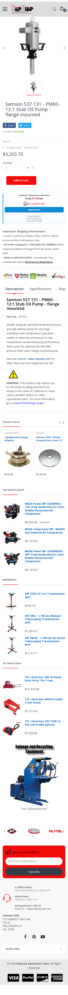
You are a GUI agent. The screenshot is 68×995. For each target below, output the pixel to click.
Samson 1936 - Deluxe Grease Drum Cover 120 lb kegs (49, 439)
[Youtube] (43, 938)
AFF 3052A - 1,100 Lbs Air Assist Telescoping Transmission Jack (45, 641)
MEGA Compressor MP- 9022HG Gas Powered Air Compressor (45, 531)
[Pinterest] (34, 938)
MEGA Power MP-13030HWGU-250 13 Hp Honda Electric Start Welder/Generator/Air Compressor (44, 556)
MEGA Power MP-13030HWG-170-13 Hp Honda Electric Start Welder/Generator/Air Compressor (44, 508)
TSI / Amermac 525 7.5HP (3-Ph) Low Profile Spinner (43, 723)
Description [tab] (14, 289)
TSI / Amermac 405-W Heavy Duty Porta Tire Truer (43, 679)
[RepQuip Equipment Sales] (22, 9)
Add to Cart (21, 180)
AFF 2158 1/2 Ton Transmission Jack (45, 595)
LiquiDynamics (12, 432)
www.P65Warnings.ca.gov (29, 403)
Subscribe (34, 871)
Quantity (7, 162)
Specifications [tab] (41, 289)
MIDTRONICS (10, 579)
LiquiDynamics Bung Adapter (16, 439)
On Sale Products (12, 663)
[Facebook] (25, 938)
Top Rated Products (13, 489)
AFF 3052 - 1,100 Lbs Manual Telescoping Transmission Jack (42, 619)
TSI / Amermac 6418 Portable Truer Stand (44, 701)
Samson (7, 141)
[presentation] (60, 422)
